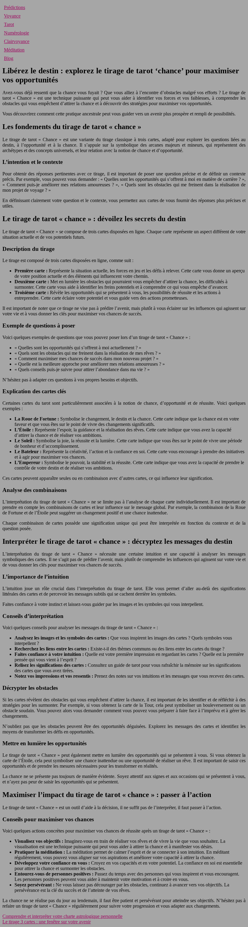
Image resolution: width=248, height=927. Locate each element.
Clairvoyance (16, 41)
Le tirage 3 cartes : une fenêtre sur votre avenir (46, 921)
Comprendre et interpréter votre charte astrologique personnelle (62, 916)
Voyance (12, 15)
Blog (8, 58)
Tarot (9, 24)
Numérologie (16, 32)
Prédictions (14, 7)
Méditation (14, 49)
